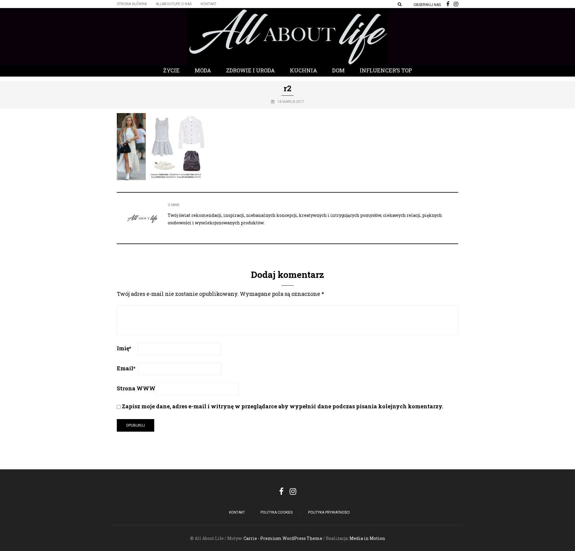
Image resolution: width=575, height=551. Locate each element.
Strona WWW (136, 388)
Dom (338, 70)
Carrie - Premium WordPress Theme (282, 538)
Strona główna (132, 4)
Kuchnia (303, 70)
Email (126, 368)
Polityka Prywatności (329, 512)
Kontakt (209, 4)
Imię (124, 348)
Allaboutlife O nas (174, 4)
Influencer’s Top (386, 70)
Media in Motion (367, 538)
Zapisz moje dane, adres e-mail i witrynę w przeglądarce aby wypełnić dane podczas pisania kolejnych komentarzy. (282, 406)
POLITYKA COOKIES (277, 512)
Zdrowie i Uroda (250, 70)
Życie (171, 70)
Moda (203, 70)
